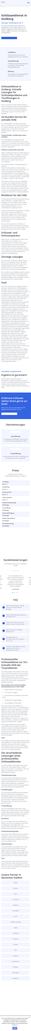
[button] (14, 592)
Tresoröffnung (15, 453)
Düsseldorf (15, 911)
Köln (15, 950)
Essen (15, 916)
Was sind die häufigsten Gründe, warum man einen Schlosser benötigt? (15, 607)
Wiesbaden (15, 972)
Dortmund (15, 899)
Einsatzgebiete (5, 1004)
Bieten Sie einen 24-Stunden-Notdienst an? (14, 630)
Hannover (15, 939)
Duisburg (15, 905)
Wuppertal (16, 978)
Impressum (4, 1011)
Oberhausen (15, 961)
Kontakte (4, 1007)
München (15, 956)
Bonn (15, 894)
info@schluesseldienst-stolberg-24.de (16, 997)
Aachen (15, 882)
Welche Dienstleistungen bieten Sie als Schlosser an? (16, 615)
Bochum (15, 888)
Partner (3, 1009)
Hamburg (15, 933)
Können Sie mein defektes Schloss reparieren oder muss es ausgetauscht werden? (15, 648)
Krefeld (15, 944)
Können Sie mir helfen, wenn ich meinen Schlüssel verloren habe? (15, 623)
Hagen (15, 927)
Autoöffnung (15, 436)
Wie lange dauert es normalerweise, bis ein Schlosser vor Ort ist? (15, 639)
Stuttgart (15, 967)
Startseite (4, 1002)
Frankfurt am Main (15, 922)
